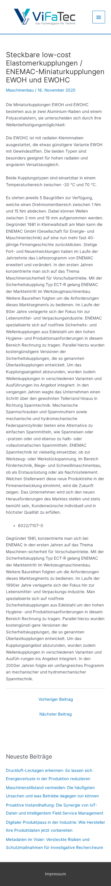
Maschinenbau (20, 90)
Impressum (55, 873)
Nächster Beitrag (55, 714)
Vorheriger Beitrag (55, 699)
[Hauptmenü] (98, 17)
